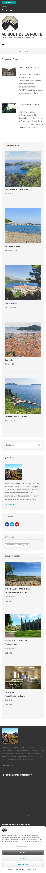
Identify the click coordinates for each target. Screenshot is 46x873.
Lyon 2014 (9, 692)
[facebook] (2, 10)
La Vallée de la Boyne (29, 104)
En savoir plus (10, 505)
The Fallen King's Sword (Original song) (19, 815)
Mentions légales (32, 869)
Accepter (23, 852)
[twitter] (6, 10)
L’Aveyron (5, 6)
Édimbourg (22, 640)
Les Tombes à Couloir (29, 67)
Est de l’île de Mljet (12, 246)
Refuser (23, 858)
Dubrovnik (9, 360)
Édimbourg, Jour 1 (11, 644)
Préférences (23, 864)
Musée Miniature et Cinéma (15, 696)
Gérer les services (21, 846)
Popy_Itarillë (5, 815)
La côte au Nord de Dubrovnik (16, 417)
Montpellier (11, 589)
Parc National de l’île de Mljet (16, 190)
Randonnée (24, 589)
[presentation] (23, 169)
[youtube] (11, 10)
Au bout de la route (22, 34)
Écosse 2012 (10, 640)
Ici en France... (9, 2)
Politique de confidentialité (16, 869)
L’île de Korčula (11, 303)
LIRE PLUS (10, 601)
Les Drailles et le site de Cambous (18, 592)
